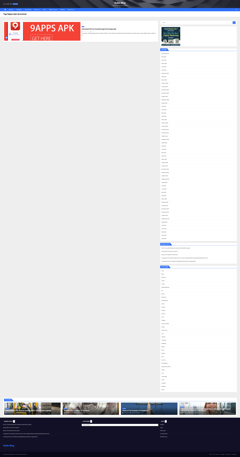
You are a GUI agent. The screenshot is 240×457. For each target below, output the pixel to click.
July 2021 (164, 146)
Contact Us (70, 9)
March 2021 (164, 159)
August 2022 (164, 103)
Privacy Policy (53, 9)
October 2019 (165, 215)
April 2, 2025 (185, 412)
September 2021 (165, 139)
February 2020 (165, 202)
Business (19, 9)
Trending (164, 383)
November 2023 (165, 73)
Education (28, 9)
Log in (161, 427)
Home (211, 454)
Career (163, 280)
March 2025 (164, 63)
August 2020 (164, 182)
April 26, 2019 (86, 31)
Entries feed (163, 430)
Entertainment (165, 300)
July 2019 (164, 225)
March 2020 (164, 198)
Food (163, 317)
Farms (163, 303)
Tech (44, 9)
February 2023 (165, 83)
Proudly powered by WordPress (9, 454)
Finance (163, 313)
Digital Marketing (165, 287)
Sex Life (163, 360)
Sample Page (234, 454)
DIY (162, 290)
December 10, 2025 (10, 412)
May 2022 (164, 113)
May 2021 (164, 152)
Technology (164, 376)
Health (163, 326)
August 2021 (164, 142)
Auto (163, 270)
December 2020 (165, 169)
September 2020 (165, 179)
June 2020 (164, 189)
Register (162, 424)
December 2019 (165, 208)
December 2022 (165, 89)
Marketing (164, 343)
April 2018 (164, 238)
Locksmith (164, 340)
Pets (163, 356)
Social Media (164, 363)
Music (163, 350)
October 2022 (165, 96)
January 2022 (165, 126)
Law (162, 333)
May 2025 (164, 56)
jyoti (92, 31)
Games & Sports (165, 323)
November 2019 (165, 212)
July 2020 (164, 185)
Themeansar (24, 454)
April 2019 (164, 235)
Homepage (222, 454)
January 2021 (165, 165)
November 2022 (165, 93)
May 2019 (164, 232)
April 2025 (164, 60)
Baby (163, 274)
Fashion (163, 307)
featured (163, 310)
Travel (163, 379)
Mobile (163, 346)
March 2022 (164, 119)
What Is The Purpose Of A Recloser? (170, 254)
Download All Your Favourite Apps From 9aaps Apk (99, 29)
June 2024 (164, 66)
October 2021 (165, 136)
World (163, 389)
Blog (213, 454)
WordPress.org (163, 436)
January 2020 (165, 205)
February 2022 (165, 122)
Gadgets (163, 320)
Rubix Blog (120, 3)
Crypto (163, 284)
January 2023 (165, 86)
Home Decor (164, 330)
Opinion (11, 9)
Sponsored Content (166, 366)
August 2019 (164, 222)
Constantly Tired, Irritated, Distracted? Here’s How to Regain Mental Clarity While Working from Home (185, 258)
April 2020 (164, 195)
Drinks (163, 293)
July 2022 (164, 106)
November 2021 (165, 132)
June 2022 (164, 109)
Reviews (62, 9)
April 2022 (164, 116)
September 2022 (165, 99)
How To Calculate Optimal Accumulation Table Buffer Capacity (176, 248)
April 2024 (164, 70)
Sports (163, 369)
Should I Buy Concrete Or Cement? (170, 251)
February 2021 (165, 162)
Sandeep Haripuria (21, 412)
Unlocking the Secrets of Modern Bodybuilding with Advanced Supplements (179, 261)
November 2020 (165, 172)
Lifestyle (37, 9)
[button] (236, 9)
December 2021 (165, 129)
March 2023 (164, 80)
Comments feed (163, 433)
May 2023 (164, 76)
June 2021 (164, 149)
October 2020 (165, 175)
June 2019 (164, 228)
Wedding (164, 386)
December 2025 (165, 53)
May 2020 (164, 192)
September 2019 (165, 218)
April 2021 (164, 156)
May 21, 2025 (126, 412)
